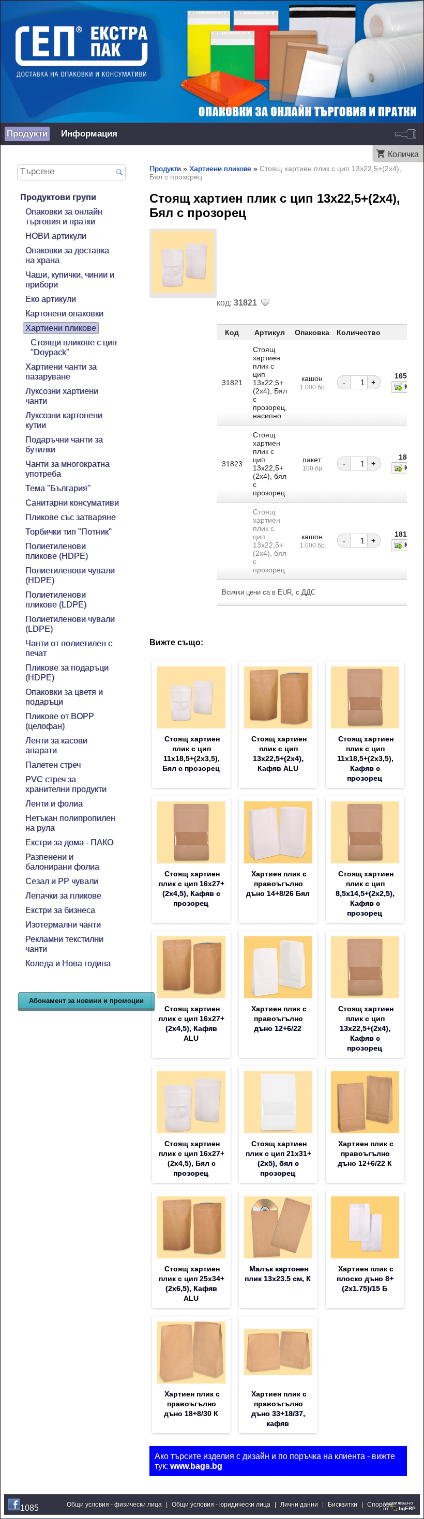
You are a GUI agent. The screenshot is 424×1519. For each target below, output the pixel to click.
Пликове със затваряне (70, 517)
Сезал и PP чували (61, 881)
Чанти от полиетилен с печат (68, 648)
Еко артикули (50, 298)
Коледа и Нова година (68, 963)
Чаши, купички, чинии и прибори (69, 279)
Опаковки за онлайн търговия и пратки (63, 216)
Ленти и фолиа (54, 803)
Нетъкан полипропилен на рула (70, 822)
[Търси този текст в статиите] (119, 173)
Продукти (27, 134)
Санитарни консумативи (72, 502)
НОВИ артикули (55, 235)
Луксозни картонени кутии (63, 420)
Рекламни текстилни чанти (64, 943)
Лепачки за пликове (63, 895)
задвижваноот (399, 1505)
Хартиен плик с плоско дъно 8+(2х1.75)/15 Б (365, 1279)
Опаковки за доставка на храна (67, 255)
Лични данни (299, 1504)
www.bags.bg (196, 1465)
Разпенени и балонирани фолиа (62, 861)
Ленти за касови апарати (56, 745)
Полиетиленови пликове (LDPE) (55, 599)
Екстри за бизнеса (60, 910)
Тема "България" (57, 488)
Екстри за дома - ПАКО (69, 842)
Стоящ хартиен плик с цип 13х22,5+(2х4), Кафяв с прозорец (365, 1028)
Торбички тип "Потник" (68, 531)
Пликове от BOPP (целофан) (59, 721)
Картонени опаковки (64, 313)
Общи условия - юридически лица (221, 1504)
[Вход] (405, 134)
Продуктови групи (58, 197)
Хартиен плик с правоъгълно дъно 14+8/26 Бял (278, 884)
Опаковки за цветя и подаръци (64, 696)
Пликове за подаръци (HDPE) (67, 672)
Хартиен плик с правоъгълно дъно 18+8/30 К (192, 1404)
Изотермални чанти (63, 924)
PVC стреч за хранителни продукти (66, 784)
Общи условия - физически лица (114, 1504)
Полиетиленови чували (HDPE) (70, 575)
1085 (29, 1507)
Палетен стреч (53, 764)
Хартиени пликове (60, 327)
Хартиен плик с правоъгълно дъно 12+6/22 (279, 1018)
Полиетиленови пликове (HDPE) (56, 550)
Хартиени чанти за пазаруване (61, 371)
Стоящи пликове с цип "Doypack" (74, 347)
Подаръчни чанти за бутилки (64, 444)
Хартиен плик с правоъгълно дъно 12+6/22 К (365, 1153)
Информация (89, 134)
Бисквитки (342, 1504)
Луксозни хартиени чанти (61, 395)
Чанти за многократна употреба (67, 468)
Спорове (380, 1504)
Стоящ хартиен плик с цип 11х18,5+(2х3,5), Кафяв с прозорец (365, 758)
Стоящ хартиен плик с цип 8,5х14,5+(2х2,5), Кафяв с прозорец (365, 893)
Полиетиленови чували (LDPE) (70, 623)
